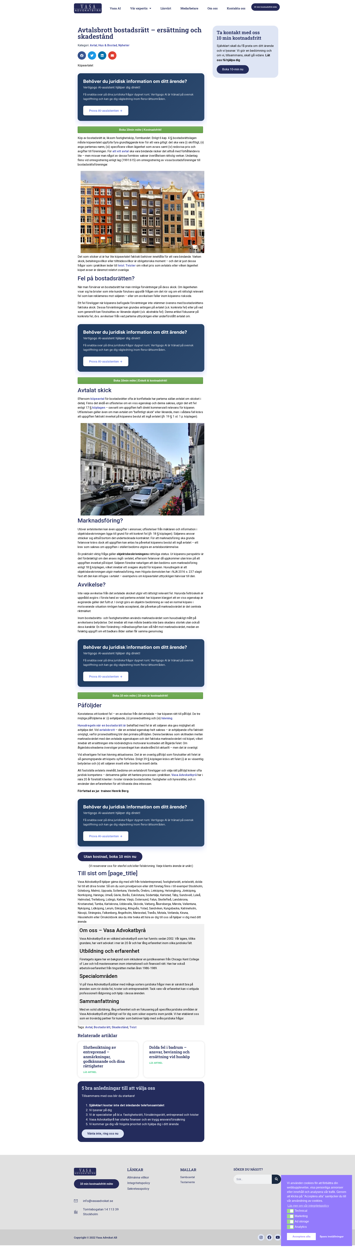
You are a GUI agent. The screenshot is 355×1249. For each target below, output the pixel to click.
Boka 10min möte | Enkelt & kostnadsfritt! (140, 380)
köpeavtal (97, 399)
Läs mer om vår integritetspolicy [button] (308, 1205)
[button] (82, 55)
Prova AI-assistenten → (105, 110)
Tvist (132, 1027)
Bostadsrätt (102, 1027)
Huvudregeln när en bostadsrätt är (102, 725)
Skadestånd (120, 1027)
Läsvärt (165, 8)
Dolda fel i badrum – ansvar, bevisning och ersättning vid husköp (169, 1052)
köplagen (98, 407)
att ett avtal (120, 151)
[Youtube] (277, 1237)
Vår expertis (139, 8)
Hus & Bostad (107, 45)
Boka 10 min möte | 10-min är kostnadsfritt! (140, 695)
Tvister (131, 265)
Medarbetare (189, 8)
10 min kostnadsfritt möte (265, 7)
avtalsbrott (107, 730)
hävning (166, 718)
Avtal (93, 45)
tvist (121, 265)
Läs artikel (90, 1072)
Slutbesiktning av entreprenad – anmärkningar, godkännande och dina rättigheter (104, 1056)
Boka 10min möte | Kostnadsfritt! (140, 129)
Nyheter (124, 45)
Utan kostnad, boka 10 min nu (110, 857)
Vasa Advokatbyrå (184, 775)
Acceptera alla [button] (301, 1236)
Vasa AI (115, 8)
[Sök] (276, 1179)
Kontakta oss (236, 8)
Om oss (212, 8)
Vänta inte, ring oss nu (102, 1133)
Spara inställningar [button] (332, 1236)
